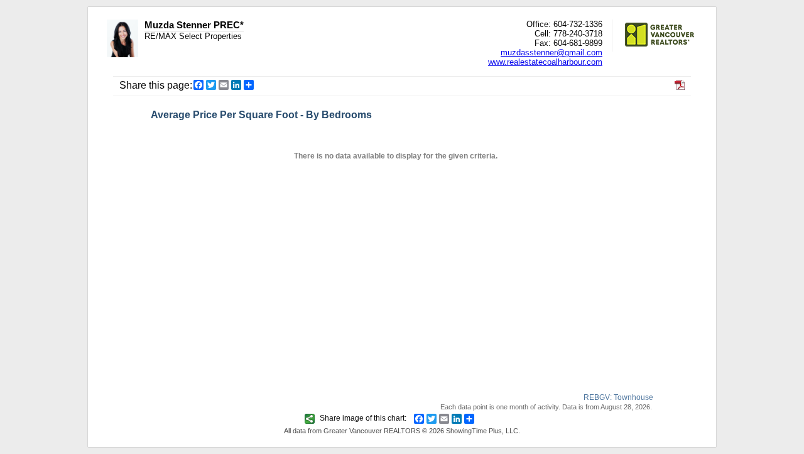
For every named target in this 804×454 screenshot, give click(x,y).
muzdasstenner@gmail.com (551, 52)
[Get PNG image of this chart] (311, 418)
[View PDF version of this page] (680, 86)
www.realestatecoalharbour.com (545, 62)
